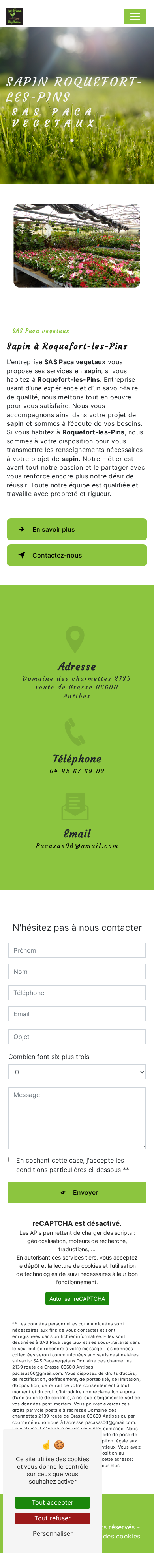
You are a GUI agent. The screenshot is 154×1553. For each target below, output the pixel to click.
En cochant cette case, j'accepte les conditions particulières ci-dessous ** (72, 1165)
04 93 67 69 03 (77, 771)
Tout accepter (52, 1502)
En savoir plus (53, 529)
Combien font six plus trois (48, 1057)
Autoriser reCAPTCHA (77, 1298)
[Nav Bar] (135, 16)
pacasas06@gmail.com (77, 845)
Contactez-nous (57, 555)
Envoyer (85, 1192)
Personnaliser (53, 1533)
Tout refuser (52, 1518)
